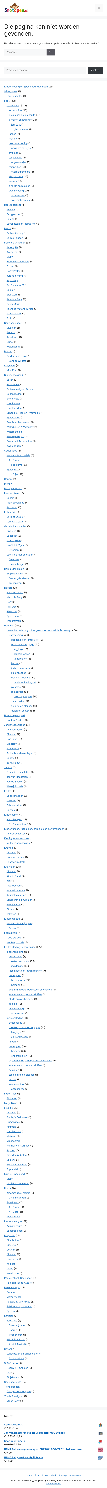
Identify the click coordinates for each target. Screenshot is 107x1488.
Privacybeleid (49, 1475)
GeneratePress (53, 1483)
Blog (37, 1475)
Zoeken (95, 70)
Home (29, 1475)
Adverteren (75, 1475)
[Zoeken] (51, 52)
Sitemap (63, 1475)
